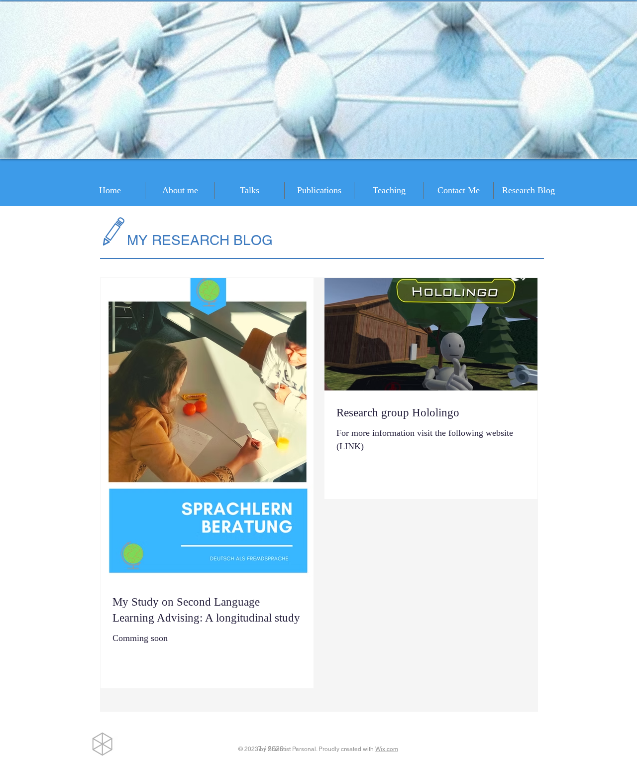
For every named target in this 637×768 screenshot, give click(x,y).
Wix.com (386, 749)
